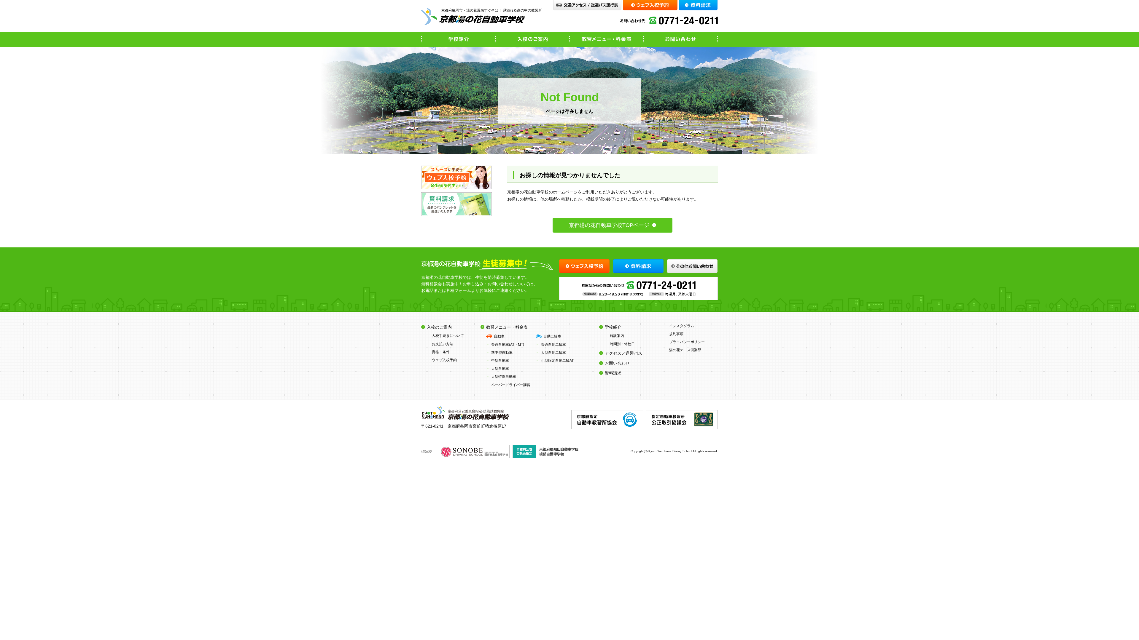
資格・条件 (441, 352)
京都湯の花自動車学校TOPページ (609, 225)
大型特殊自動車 (503, 377)
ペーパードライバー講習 (510, 385)
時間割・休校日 (622, 344)
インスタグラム (681, 326)
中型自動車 (500, 361)
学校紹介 (458, 39)
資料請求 (613, 373)
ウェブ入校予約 (444, 360)
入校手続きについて (448, 336)
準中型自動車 (502, 353)
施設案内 (617, 336)
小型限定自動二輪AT (557, 361)
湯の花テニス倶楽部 (685, 350)
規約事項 (676, 334)
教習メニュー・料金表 (607, 39)
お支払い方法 (442, 344)
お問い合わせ (681, 39)
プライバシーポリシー (687, 342)
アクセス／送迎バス (623, 353)
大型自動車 (500, 369)
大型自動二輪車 (553, 353)
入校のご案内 (532, 39)
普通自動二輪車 (553, 345)
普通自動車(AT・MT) (507, 345)
